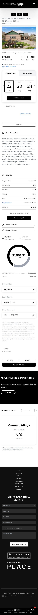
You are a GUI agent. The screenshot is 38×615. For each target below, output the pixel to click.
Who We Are (19, 486)
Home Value (19, 484)
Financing (19, 481)
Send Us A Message (19, 544)
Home (19, 470)
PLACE (32, 593)
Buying (19, 476)
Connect (19, 489)
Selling (19, 478)
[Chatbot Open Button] (33, 610)
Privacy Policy (7, 612)
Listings (19, 473)
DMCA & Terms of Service (20, 612)
